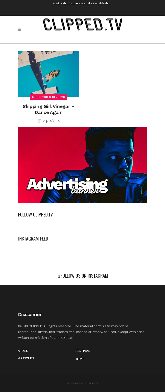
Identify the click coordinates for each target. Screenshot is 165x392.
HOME (80, 359)
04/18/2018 (51, 121)
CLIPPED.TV (92, 383)
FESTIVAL (82, 351)
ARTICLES (26, 358)
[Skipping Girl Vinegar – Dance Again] (48, 73)
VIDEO (23, 351)
